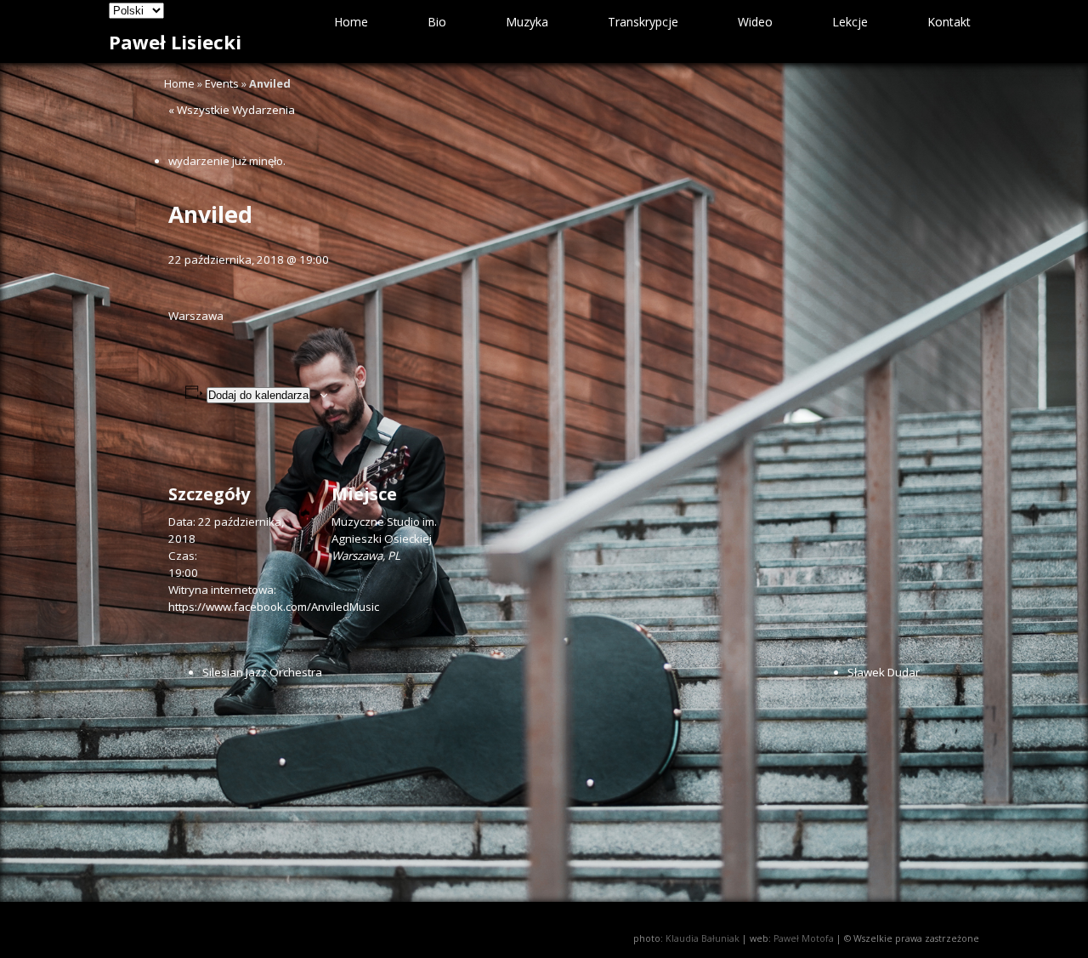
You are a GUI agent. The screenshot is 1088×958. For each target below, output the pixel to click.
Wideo (755, 22)
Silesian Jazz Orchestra (262, 672)
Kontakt (949, 22)
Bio (437, 22)
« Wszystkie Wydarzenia (231, 109)
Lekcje (850, 22)
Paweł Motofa (804, 938)
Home (351, 22)
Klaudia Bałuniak (703, 938)
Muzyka (527, 22)
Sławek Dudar (883, 672)
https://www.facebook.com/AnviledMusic (273, 606)
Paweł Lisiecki (175, 41)
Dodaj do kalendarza (258, 395)
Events (222, 83)
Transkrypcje (643, 22)
